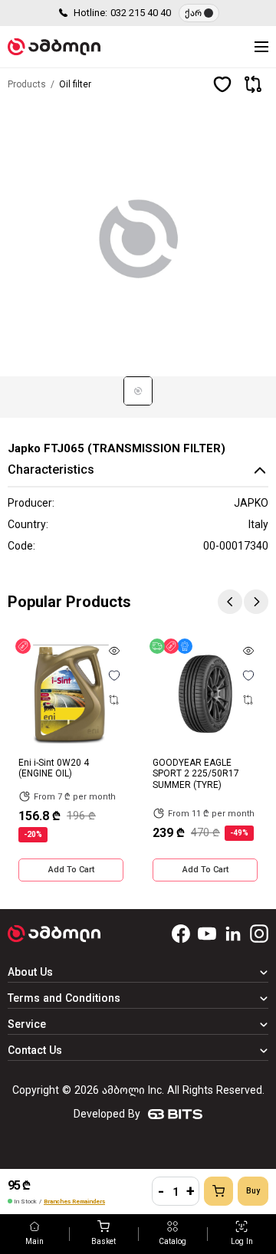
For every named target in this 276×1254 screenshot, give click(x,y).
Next (256, 601)
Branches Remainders (74, 1201)
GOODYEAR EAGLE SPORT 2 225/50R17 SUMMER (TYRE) (196, 773)
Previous (230, 601)
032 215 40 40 (140, 12)
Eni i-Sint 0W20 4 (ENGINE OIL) (53, 768)
